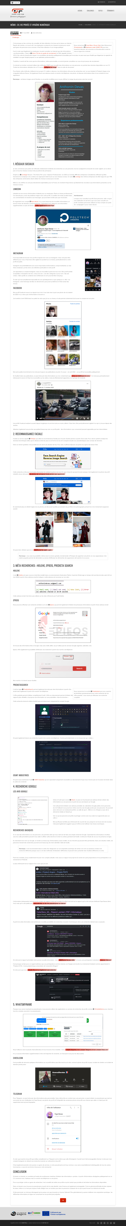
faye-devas (34, 201)
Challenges (90, 11)
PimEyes (33, 438)
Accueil (80, 11)
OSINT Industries (39, 780)
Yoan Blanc (89, 45)
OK (63, 1200)
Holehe (21, 575)
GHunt (73, 800)
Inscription (112, 2)
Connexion (102, 2)
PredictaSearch (28, 689)
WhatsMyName (99, 1009)
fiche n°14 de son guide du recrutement (44, 53)
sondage (24, 174)
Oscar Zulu (97, 45)
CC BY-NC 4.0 (44, 1223)
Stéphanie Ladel (90, 47)
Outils (100, 11)
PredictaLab (78, 47)
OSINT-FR (99, 47)
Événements (110, 11)
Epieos (52, 605)
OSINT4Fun (24, 1223)
